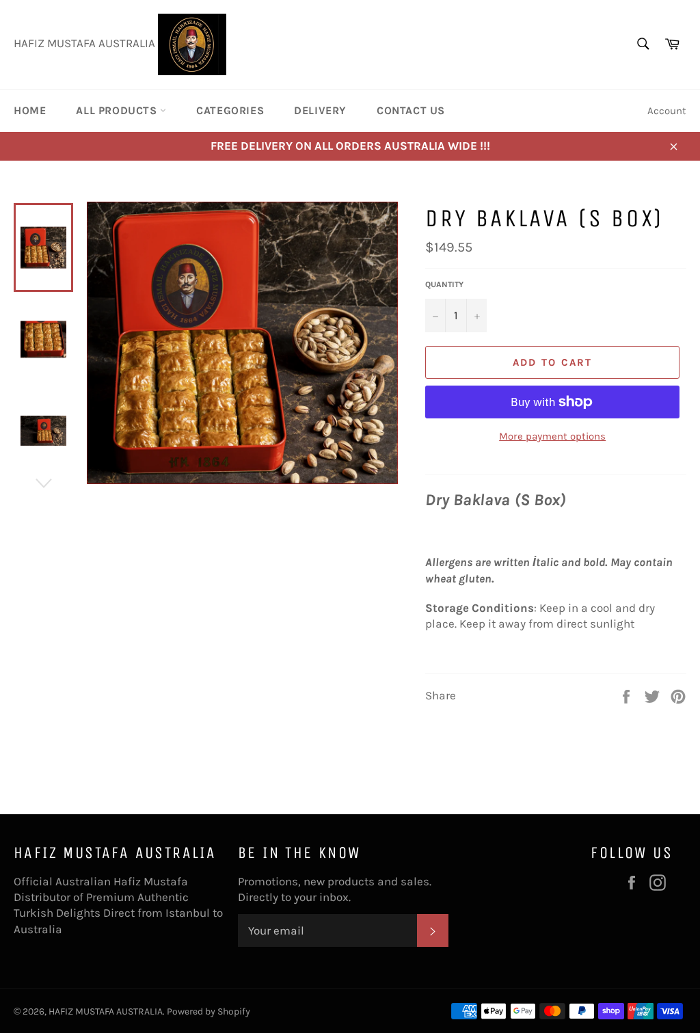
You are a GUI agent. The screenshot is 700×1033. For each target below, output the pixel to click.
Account (666, 111)
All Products (118, 110)
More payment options (552, 436)
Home (30, 110)
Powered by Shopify (208, 1011)
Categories (230, 110)
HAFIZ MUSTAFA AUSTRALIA (106, 1011)
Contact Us (411, 110)
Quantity (444, 284)
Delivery (320, 110)
